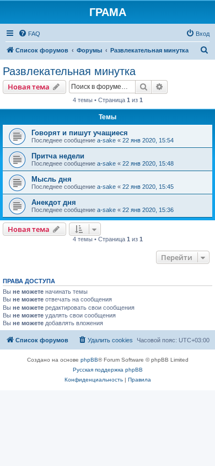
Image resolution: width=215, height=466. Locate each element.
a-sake (106, 140)
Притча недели (57, 156)
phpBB (89, 360)
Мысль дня (51, 179)
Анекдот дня (53, 202)
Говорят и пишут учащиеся (79, 133)
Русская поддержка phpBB (108, 370)
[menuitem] (29, 33)
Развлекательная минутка (69, 71)
